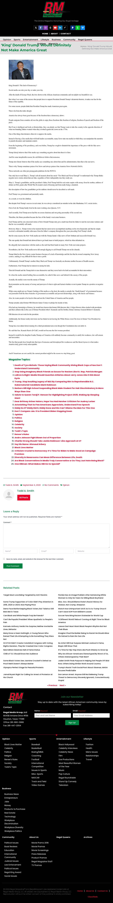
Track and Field (39, 781)
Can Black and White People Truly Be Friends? (23, 615)
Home (83, 46)
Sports (17, 39)
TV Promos (37, 865)
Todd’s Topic (21, 431)
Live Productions (66, 759)
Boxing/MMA (37, 752)
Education (9, 850)
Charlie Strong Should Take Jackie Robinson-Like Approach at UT (48, 441)
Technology (10, 816)
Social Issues (10, 876)
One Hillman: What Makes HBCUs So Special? (37, 464)
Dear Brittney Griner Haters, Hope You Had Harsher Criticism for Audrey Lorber (55, 401)
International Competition (38, 765)
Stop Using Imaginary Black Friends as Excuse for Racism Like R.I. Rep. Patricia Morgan (58, 371)
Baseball (36, 744)
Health (89, 748)
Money (7, 805)
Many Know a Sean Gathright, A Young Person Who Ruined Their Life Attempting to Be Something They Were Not (28, 636)
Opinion (7, 39)
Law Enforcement (12, 864)
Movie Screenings (40, 850)
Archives (41, 43)
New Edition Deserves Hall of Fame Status (21, 650)
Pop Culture (64, 774)
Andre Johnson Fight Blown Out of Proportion (38, 437)
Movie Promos (38, 846)
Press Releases (39, 854)
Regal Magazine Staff (42, 861)
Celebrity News (66, 752)
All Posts (23, 497)
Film (61, 755)
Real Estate (9, 813)
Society (18, 427)
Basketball (37, 748)
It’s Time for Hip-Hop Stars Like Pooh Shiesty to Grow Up (83, 650)
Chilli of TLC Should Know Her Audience (20, 653)
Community (69, 39)
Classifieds (93, 897)
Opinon (66, 485)
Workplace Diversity (13, 827)
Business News (11, 794)
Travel (89, 759)
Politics (18, 417)
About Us (53, 43)
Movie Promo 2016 (40, 842)
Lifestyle (45, 39)
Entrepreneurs (11, 798)
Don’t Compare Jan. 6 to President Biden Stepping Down (43, 411)
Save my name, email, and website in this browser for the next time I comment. (35, 559)
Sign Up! (72, 722)
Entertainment (30, 39)
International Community (10, 856)
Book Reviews (10, 846)
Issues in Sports (39, 770)
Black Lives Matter (24, 447)
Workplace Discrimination (11, 822)
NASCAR (35, 777)
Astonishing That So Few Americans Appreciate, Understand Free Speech (52, 404)
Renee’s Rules (22, 434)
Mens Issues (92, 752)
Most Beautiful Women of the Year (70, 765)
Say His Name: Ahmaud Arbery (30, 444)
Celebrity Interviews (68, 748)
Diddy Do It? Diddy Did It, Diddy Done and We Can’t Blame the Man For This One (55, 408)
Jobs (6, 801)
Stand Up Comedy (67, 781)
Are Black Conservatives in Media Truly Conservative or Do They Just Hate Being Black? (59, 460)
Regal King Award (12, 872)
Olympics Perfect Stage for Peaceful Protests (23, 667)
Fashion (89, 744)
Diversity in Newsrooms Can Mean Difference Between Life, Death (48, 457)
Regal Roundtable (67, 777)
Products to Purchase (14, 809)
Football (35, 759)
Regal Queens (85, 39)
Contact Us (102, 891)
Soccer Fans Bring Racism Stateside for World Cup (80, 615)
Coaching (36, 755)
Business (56, 39)
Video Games (38, 785)
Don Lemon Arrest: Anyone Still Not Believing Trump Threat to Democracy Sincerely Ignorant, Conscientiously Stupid (83, 677)
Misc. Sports (37, 774)
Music (61, 770)
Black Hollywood (66, 744)
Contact (7, 707)
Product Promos (39, 857)
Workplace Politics (13, 831)
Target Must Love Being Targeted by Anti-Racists (25, 595)
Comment (7, 522)
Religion (19, 421)
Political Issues (11, 842)
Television (63, 785)
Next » (63, 685)
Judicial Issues (11, 861)
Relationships (92, 755)
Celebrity (19, 424)
